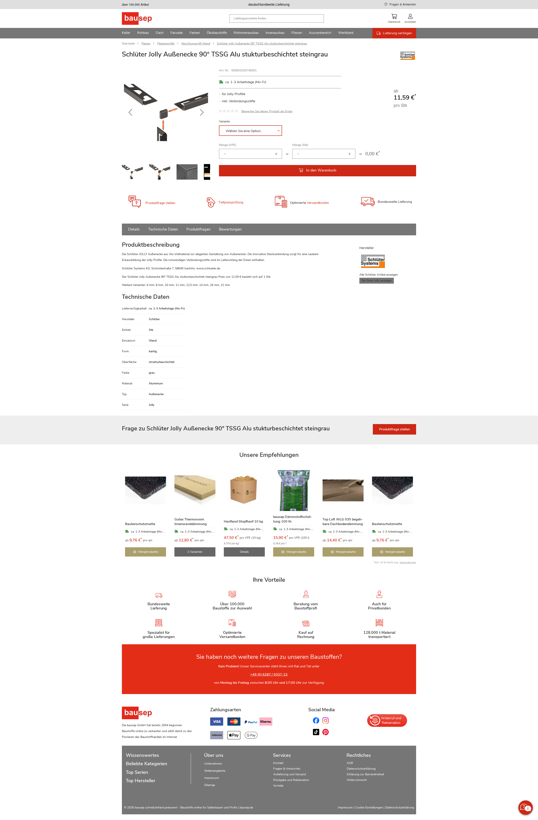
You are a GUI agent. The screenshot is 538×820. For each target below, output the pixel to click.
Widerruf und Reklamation (391, 720)
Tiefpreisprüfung (230, 202)
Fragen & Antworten (402, 4)
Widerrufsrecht (357, 780)
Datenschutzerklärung (361, 769)
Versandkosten (318, 203)
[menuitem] (126, 33)
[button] (130, 112)
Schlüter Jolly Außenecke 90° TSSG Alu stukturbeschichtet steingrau (262, 44)
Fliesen (145, 44)
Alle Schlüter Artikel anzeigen (378, 275)
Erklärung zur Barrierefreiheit (365, 774)
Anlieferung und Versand (289, 774)
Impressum (211, 778)
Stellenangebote (214, 771)
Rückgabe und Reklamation (291, 780)
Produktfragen (198, 229)
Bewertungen (230, 229)
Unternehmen (213, 764)
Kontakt (278, 763)
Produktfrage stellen (160, 203)
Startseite (128, 44)
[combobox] (276, 18)
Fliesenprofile (165, 44)
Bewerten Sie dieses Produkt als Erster (267, 111)
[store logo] (143, 18)
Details (134, 229)
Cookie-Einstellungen (369, 808)
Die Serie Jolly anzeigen (376, 281)
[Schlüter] (407, 60)
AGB (350, 763)
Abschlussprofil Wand (195, 44)
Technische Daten (163, 229)
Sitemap (209, 785)
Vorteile (278, 786)
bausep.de (246, 808)
